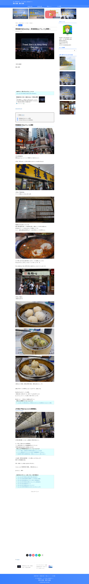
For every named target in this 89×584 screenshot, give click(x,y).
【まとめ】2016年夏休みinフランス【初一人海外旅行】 (28, 480)
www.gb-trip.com (18, 108)
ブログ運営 (59, 6)
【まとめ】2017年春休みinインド (24, 483)
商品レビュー (49, 6)
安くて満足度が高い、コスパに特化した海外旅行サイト (44, 578)
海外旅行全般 (30, 6)
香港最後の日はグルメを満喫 (25, 118)
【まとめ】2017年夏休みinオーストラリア (25, 485)
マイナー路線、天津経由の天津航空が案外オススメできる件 (29, 450)
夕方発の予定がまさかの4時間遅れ (26, 120)
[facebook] (30, 555)
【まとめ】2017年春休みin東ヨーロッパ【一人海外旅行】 (29, 481)
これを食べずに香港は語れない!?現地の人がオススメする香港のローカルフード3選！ (34, 402)
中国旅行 (18, 559)
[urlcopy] (42, 555)
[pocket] (33, 555)
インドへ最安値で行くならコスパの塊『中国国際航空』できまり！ (30, 452)
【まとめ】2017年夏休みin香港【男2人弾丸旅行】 (26, 93)
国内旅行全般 (39, 6)
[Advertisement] (34, 500)
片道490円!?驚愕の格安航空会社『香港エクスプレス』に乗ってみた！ (31, 454)
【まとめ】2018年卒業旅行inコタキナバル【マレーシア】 (29, 486)
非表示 (22, 115)
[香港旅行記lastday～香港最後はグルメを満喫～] (36, 555)
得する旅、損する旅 (18, 3)
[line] (39, 555)
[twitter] (27, 555)
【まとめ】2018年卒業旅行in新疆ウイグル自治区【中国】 (29, 478)
